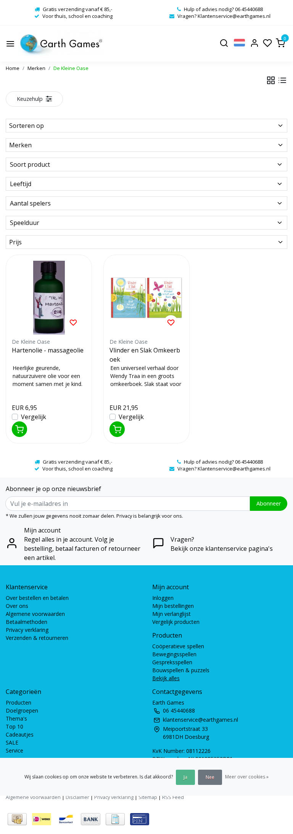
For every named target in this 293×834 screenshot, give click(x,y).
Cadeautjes (20, 734)
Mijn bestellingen (173, 605)
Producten (18, 702)
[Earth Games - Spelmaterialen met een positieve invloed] (61, 43)
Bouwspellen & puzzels (180, 670)
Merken (36, 68)
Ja (185, 777)
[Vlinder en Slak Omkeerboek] (146, 298)
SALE (12, 742)
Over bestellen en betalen (37, 597)
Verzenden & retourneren (37, 637)
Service (14, 750)
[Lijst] (282, 80)
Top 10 (14, 726)
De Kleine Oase (71, 68)
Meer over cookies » (247, 776)
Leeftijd (20, 184)
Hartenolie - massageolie (48, 350)
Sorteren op (26, 125)
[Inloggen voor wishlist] (73, 322)
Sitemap (147, 797)
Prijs (15, 242)
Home (12, 68)
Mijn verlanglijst (171, 613)
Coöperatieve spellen (178, 646)
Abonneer (268, 503)
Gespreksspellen (172, 662)
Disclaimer (77, 797)
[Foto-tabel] (271, 80)
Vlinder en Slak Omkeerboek (144, 355)
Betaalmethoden (26, 621)
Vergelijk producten (176, 621)
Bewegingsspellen (174, 654)
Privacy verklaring (27, 629)
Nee (210, 777)
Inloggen (163, 597)
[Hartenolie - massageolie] (49, 298)
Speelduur (24, 222)
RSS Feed (173, 797)
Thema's (16, 718)
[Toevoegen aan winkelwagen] (19, 429)
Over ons (17, 605)
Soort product (30, 164)
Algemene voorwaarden (35, 613)
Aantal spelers (30, 203)
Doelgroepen (22, 710)
